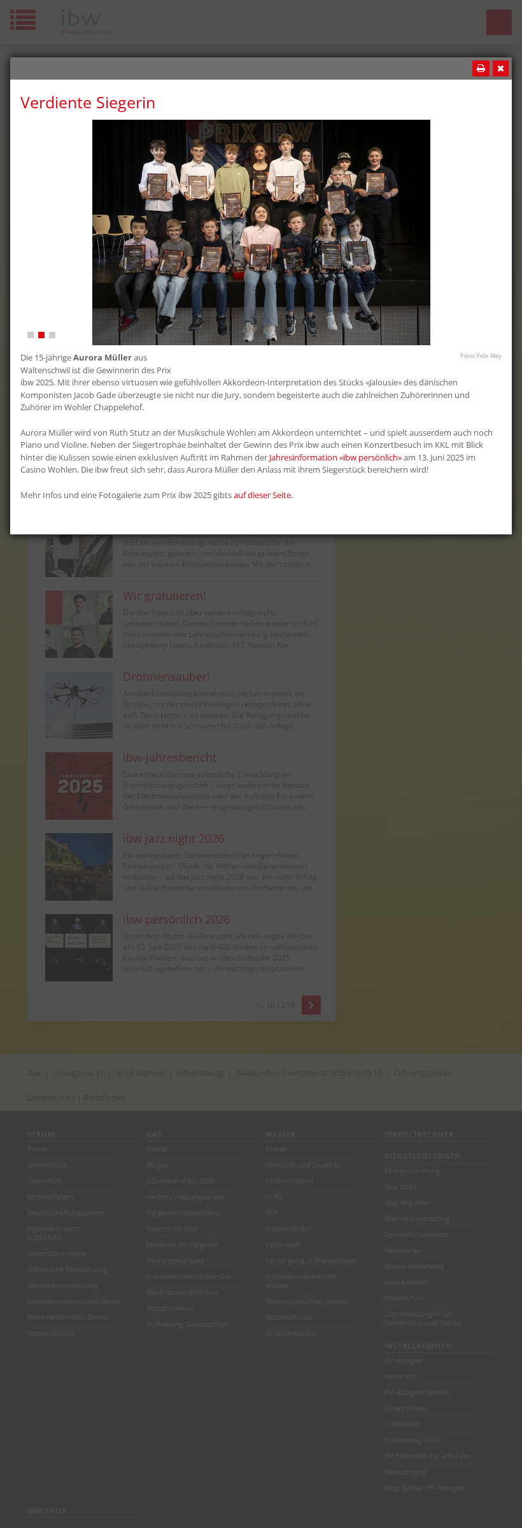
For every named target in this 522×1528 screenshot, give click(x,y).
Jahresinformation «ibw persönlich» (335, 457)
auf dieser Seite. (263, 495)
